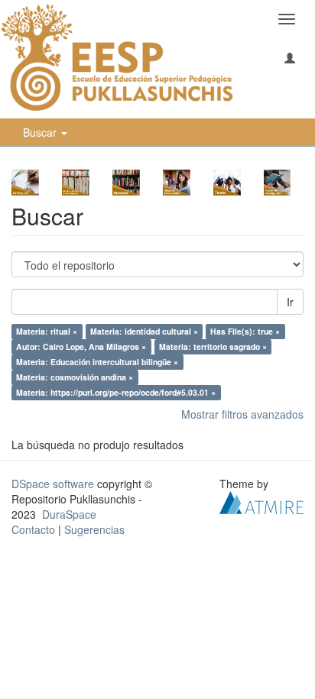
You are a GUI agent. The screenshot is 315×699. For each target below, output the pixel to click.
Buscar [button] (41, 132)
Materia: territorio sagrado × (213, 346)
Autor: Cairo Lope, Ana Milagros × (81, 346)
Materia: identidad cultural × (144, 331)
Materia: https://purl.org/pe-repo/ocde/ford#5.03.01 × (116, 392)
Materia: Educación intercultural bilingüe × (97, 361)
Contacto (33, 529)
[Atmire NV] (261, 501)
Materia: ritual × (46, 331)
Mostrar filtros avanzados (242, 414)
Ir (290, 301)
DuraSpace (69, 514)
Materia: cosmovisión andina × (74, 377)
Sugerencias (94, 529)
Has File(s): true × (245, 331)
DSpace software (52, 483)
